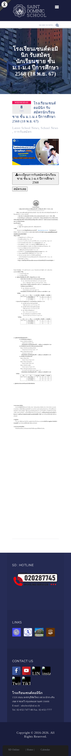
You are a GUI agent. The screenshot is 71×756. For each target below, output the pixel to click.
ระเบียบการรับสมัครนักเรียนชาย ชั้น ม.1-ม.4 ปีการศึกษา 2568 (36, 178)
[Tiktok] (26, 681)
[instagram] (46, 671)
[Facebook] (16, 671)
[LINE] (36, 671)
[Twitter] (16, 681)
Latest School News (25, 127)
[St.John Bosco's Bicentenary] (40, 632)
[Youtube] (26, 671)
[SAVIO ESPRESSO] (51, 632)
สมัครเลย (20, 189)
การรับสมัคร (23, 131)
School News (49, 127)
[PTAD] (29, 632)
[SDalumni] (17, 632)
